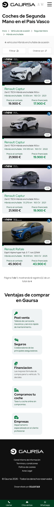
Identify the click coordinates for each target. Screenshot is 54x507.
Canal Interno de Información (27, 459)
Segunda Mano (41, 30)
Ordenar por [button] (38, 50)
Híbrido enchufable (14, 34)
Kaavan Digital (34, 486)
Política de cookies (27, 467)
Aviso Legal (27, 470)
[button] (3, 85)
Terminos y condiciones (27, 463)
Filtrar (12, 50)
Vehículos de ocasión (20, 30)
